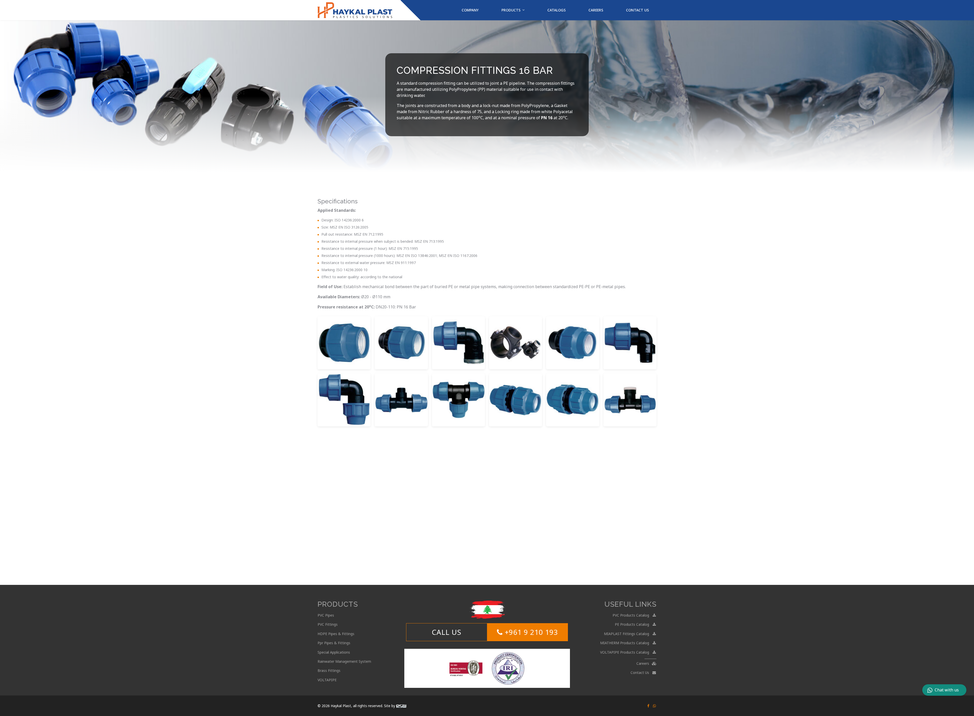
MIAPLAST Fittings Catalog (627, 633)
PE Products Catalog (632, 624)
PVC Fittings (328, 624)
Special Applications (334, 652)
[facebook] (648, 705)
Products (510, 10)
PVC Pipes (326, 615)
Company (470, 10)
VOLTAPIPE (327, 679)
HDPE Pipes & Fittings (336, 633)
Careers (595, 10)
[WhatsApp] (654, 705)
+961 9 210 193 (530, 632)
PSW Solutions (401, 706)
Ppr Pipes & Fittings (334, 642)
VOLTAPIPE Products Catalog (625, 652)
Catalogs (556, 10)
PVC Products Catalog (631, 615)
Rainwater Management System (344, 661)
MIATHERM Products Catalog (625, 642)
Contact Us (637, 10)
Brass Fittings (329, 670)
